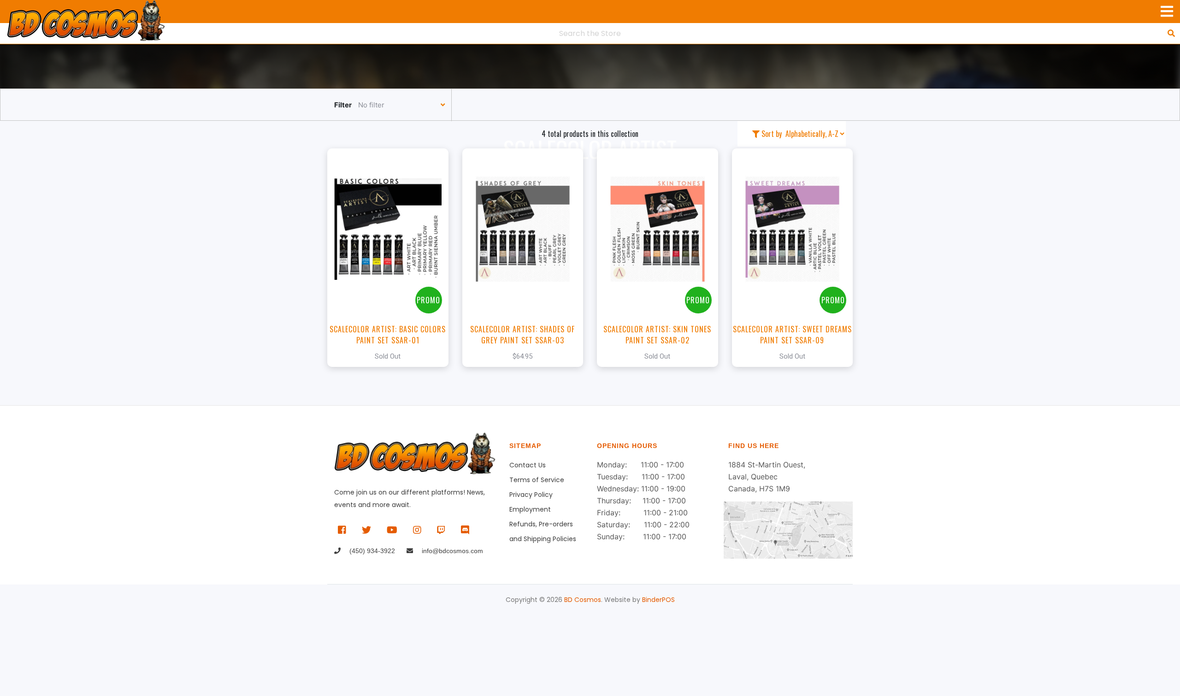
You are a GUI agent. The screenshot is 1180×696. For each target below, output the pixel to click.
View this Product (392, 257)
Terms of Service (536, 479)
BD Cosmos (582, 599)
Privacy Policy (531, 494)
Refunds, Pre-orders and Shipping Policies (542, 525)
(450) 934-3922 (371, 551)
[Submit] (1171, 33)
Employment (530, 509)
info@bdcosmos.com (451, 551)
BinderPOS (658, 599)
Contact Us (527, 465)
